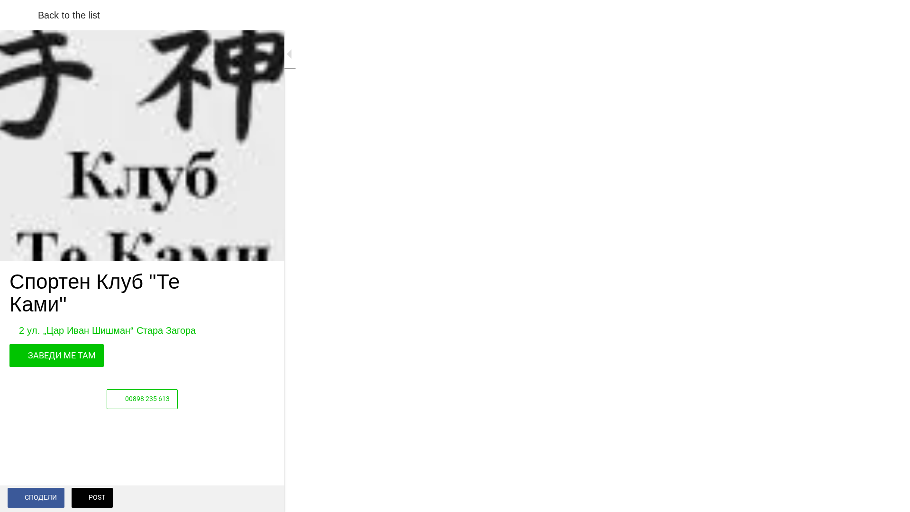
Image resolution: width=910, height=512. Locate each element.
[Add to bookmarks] (265, 498)
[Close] (19, 15)
